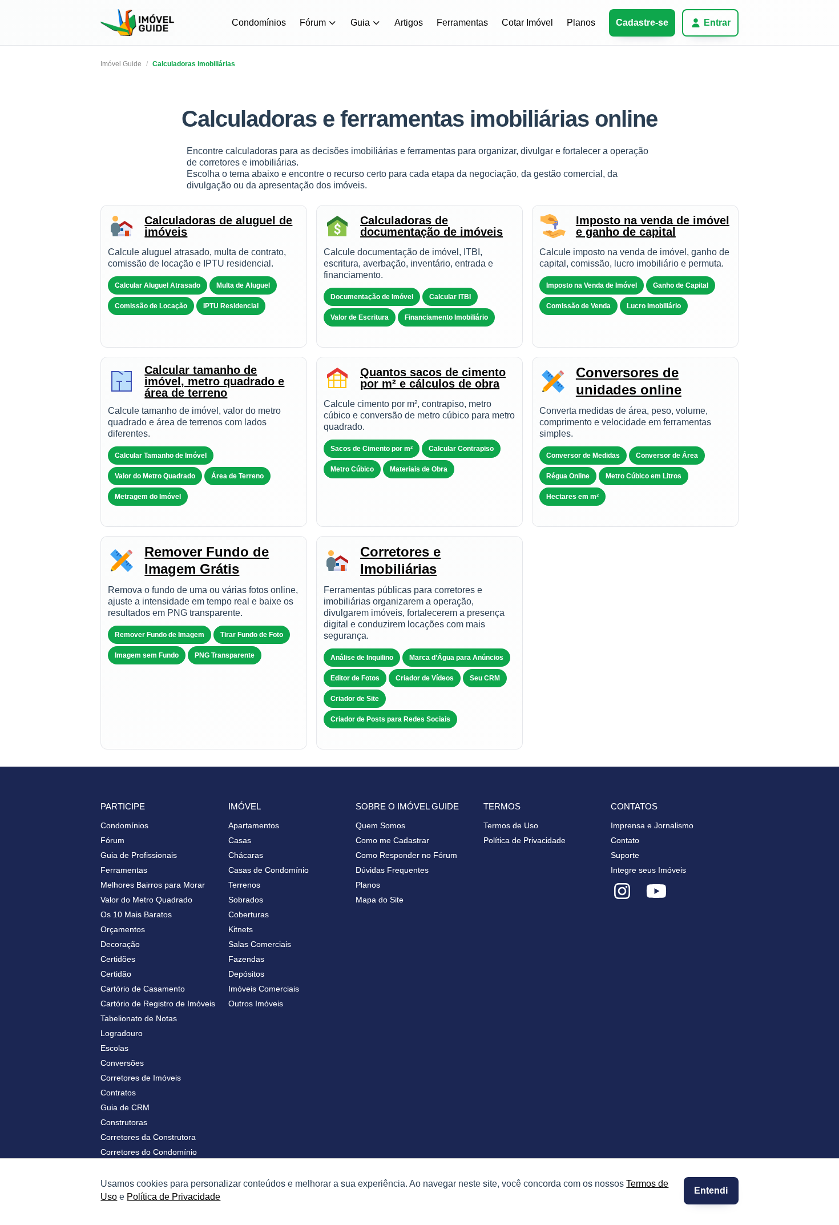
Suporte (625, 855)
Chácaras (245, 855)
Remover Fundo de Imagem (159, 635)
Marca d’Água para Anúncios (456, 658)
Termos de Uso (510, 825)
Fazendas (246, 959)
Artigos (408, 22)
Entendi (711, 1190)
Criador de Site (354, 699)
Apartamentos (253, 825)
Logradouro (121, 1033)
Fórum (313, 22)
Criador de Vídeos (425, 678)
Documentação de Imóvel (371, 297)
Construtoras (123, 1122)
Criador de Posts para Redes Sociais (390, 719)
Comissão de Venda (578, 306)
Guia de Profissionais (138, 855)
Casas (239, 840)
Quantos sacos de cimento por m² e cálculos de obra (433, 378)
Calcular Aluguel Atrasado (157, 285)
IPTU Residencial (231, 306)
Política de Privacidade (173, 1197)
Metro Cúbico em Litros (643, 476)
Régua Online (568, 476)
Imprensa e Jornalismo (652, 825)
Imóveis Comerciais (263, 988)
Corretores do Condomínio (148, 1152)
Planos (581, 22)
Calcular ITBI (450, 297)
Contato (625, 840)
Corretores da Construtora (148, 1137)
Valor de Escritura (359, 317)
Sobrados (245, 899)
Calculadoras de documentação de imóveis (431, 226)
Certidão (115, 973)
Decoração (120, 944)
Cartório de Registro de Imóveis (157, 1003)
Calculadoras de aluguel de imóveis (218, 226)
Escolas (114, 1048)
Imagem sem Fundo (147, 655)
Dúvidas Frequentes (392, 870)
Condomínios (259, 22)
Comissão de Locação (151, 306)
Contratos (118, 1092)
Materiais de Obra (418, 469)
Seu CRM (485, 678)
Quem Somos (380, 825)
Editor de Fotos (355, 678)
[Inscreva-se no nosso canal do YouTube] (656, 891)
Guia (360, 22)
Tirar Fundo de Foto (251, 635)
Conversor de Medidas (583, 456)
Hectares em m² (572, 497)
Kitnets (240, 929)
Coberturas (248, 914)
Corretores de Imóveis (140, 1077)
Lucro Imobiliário (654, 306)
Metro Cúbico (352, 469)
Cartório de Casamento (142, 988)
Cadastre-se (642, 22)
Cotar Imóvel (527, 22)
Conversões (122, 1062)
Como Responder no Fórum (406, 855)
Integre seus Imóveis (648, 870)
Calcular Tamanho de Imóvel (161, 456)
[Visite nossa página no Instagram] (622, 891)
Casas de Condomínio (268, 870)
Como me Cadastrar (392, 840)
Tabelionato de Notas (138, 1018)
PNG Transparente (225, 655)
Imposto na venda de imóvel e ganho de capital (652, 226)
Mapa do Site (380, 899)
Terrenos (244, 884)
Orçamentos (122, 929)
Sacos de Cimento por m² (371, 449)
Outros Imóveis (255, 1003)
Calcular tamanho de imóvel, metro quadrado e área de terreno (214, 381)
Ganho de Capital (680, 285)
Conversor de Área (667, 456)
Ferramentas (462, 22)
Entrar (717, 22)
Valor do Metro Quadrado (155, 476)
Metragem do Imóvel (148, 497)
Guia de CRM (125, 1107)
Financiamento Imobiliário (446, 317)
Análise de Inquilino (361, 658)
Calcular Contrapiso (461, 449)
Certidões (117, 959)
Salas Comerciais (259, 944)
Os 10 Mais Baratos (136, 914)
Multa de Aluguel (243, 285)
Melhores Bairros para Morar (152, 884)
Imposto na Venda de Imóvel (591, 285)
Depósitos (246, 973)
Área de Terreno (237, 476)
